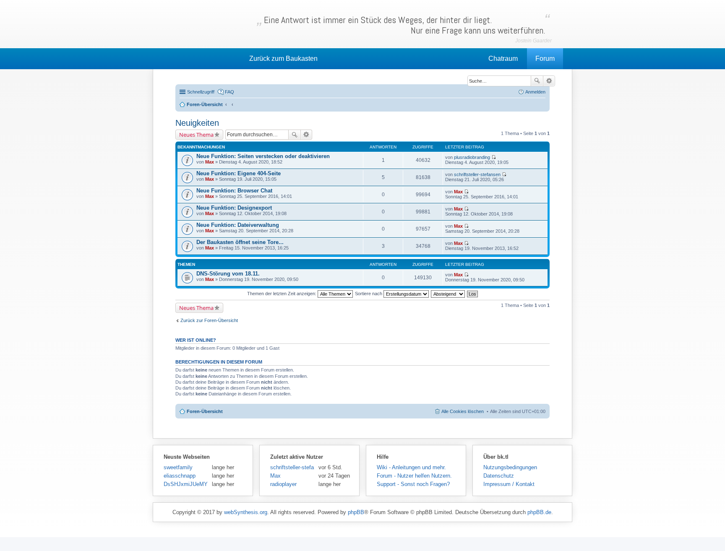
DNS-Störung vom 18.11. (228, 273)
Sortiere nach (369, 293)
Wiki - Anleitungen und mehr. (411, 467)
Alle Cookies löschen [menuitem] (462, 411)
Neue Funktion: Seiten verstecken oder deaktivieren (263, 156)
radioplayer (283, 484)
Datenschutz (498, 476)
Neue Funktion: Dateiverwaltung (237, 225)
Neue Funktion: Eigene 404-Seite (238, 173)
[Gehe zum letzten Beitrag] (493, 157)
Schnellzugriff (200, 91)
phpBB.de (539, 512)
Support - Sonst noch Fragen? (413, 484)
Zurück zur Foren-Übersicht (209, 320)
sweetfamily (178, 467)
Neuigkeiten (197, 122)
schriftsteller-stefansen (477, 174)
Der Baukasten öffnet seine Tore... (240, 242)
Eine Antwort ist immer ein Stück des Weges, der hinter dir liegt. (404, 25)
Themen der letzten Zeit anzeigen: (282, 293)
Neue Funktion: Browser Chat (234, 190)
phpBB (356, 512)
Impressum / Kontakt (509, 484)
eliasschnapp (180, 476)
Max (209, 161)
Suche (537, 81)
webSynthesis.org (245, 512)
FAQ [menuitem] (229, 91)
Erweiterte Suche (549, 81)
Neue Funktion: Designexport (234, 208)
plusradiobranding (472, 157)
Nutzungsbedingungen (510, 467)
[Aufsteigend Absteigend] (448, 293)
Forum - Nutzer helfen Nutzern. (414, 476)
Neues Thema (196, 134)
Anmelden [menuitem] (535, 91)
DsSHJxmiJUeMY (186, 484)
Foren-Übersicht (205, 411)
